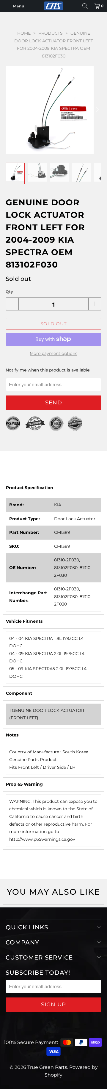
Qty (9, 291)
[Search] (85, 6)
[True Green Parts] (53, 6)
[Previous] (10, 109)
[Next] (97, 109)
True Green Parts (47, 1067)
